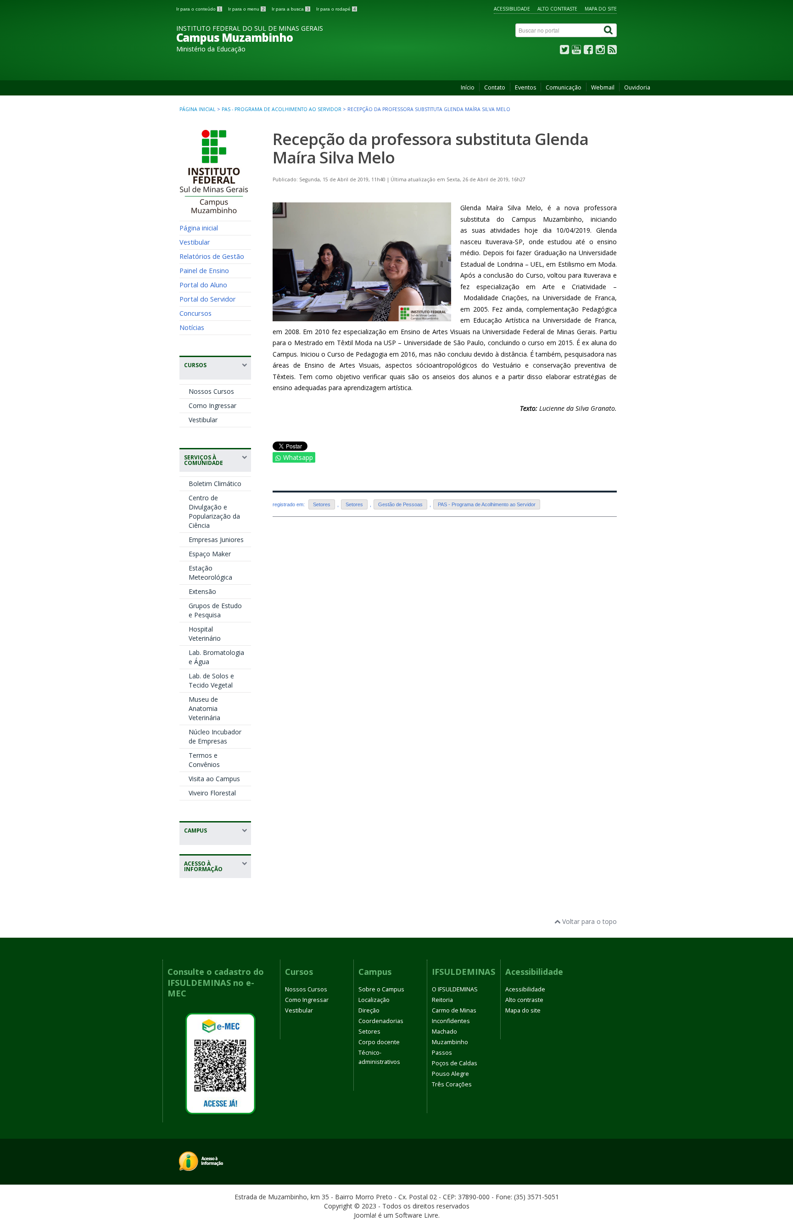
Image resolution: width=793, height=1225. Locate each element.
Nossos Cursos (211, 391)
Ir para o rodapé (336, 8)
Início (468, 87)
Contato (494, 87)
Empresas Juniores (216, 539)
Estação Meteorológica (210, 573)
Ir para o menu (246, 8)
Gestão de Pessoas (400, 504)
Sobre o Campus (381, 989)
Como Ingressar (212, 405)
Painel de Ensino (204, 270)
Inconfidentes (451, 1021)
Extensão (202, 591)
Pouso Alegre (450, 1074)
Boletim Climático (215, 483)
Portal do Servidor (207, 298)
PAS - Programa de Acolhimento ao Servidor (281, 109)
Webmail (602, 87)
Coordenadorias (380, 1021)
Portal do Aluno (203, 284)
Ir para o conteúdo (198, 8)
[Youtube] (576, 51)
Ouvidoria (637, 87)
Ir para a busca (290, 8)
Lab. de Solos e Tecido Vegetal (211, 680)
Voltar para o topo (588, 921)
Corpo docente (379, 1042)
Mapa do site (601, 9)
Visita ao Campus (214, 778)
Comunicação (563, 87)
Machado (444, 1031)
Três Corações (452, 1084)
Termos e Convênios (204, 760)
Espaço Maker (210, 553)
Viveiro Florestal (212, 793)
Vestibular (194, 241)
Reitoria (442, 1000)
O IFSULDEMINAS (455, 989)
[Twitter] (564, 51)
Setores (321, 504)
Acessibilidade (512, 9)
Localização (374, 1000)
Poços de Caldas (454, 1063)
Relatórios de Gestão (211, 256)
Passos (442, 1053)
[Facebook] (588, 51)
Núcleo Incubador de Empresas (215, 736)
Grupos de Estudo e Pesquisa (215, 610)
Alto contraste (557, 9)
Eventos (525, 87)
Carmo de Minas (454, 1010)
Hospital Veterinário (205, 634)
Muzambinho (450, 1042)
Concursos (195, 313)
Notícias (191, 327)
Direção (369, 1010)
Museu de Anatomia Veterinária (204, 708)
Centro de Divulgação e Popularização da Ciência (214, 511)
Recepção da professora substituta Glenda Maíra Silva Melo (430, 148)
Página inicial (197, 109)
